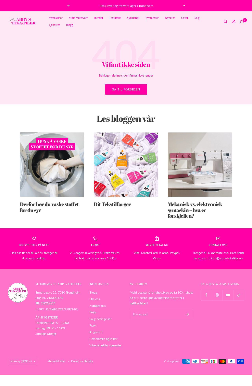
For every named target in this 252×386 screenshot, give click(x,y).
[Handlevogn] (242, 21)
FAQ (92, 312)
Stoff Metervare (78, 17)
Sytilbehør (133, 17)
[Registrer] (187, 314)
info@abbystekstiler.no (62, 308)
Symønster (152, 17)
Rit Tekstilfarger (112, 204)
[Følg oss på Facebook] (206, 295)
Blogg (69, 24)
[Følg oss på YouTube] (227, 295)
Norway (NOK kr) (21, 361)
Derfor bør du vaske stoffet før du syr (49, 207)
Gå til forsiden (126, 89)
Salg (197, 17)
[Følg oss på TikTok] (238, 295)
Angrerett (96, 332)
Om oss (94, 299)
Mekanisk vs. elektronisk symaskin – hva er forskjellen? (195, 210)
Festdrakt (115, 17)
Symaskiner (56, 17)
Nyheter (170, 17)
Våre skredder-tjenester (105, 345)
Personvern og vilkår (103, 338)
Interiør (98, 17)
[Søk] (225, 21)
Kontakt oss (97, 305)
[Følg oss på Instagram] (217, 295)
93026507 (48, 303)
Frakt (92, 325)
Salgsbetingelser (100, 319)
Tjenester (54, 24)
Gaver (184, 17)
